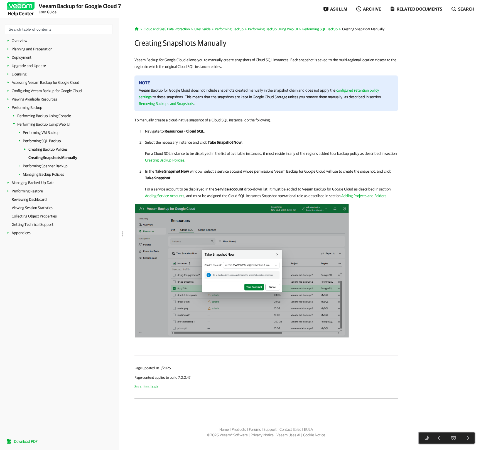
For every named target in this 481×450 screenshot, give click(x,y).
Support (270, 429)
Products (239, 429)
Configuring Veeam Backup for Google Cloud (47, 91)
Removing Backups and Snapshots (166, 103)
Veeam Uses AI (288, 435)
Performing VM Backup (41, 132)
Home (224, 429)
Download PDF (26, 441)
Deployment (21, 57)
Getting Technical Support (32, 224)
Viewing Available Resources (34, 99)
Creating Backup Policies (48, 149)
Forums (255, 429)
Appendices (21, 233)
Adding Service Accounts (164, 196)
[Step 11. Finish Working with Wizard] (440, 438)
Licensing (19, 74)
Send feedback (146, 386)
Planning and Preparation (32, 49)
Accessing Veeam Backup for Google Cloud (45, 82)
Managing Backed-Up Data (33, 182)
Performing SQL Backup (42, 141)
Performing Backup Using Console (44, 116)
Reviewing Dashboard (29, 199)
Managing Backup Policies (43, 174)
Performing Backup (27, 107)
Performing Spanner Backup (45, 166)
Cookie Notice (314, 435)
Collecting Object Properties (34, 216)
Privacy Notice (262, 435)
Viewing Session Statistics (32, 208)
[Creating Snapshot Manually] (241, 270)
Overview (19, 40)
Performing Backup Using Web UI (43, 124)
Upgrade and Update (29, 65)
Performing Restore (27, 191)
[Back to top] (453, 438)
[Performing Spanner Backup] (466, 438)
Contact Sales (290, 429)
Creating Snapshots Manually (52, 157)
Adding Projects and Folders (363, 196)
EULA (308, 429)
